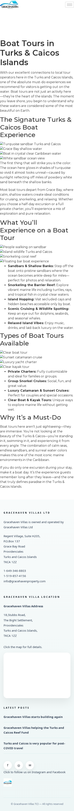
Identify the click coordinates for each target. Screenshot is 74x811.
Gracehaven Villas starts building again (33, 717)
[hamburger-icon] (69, 5)
